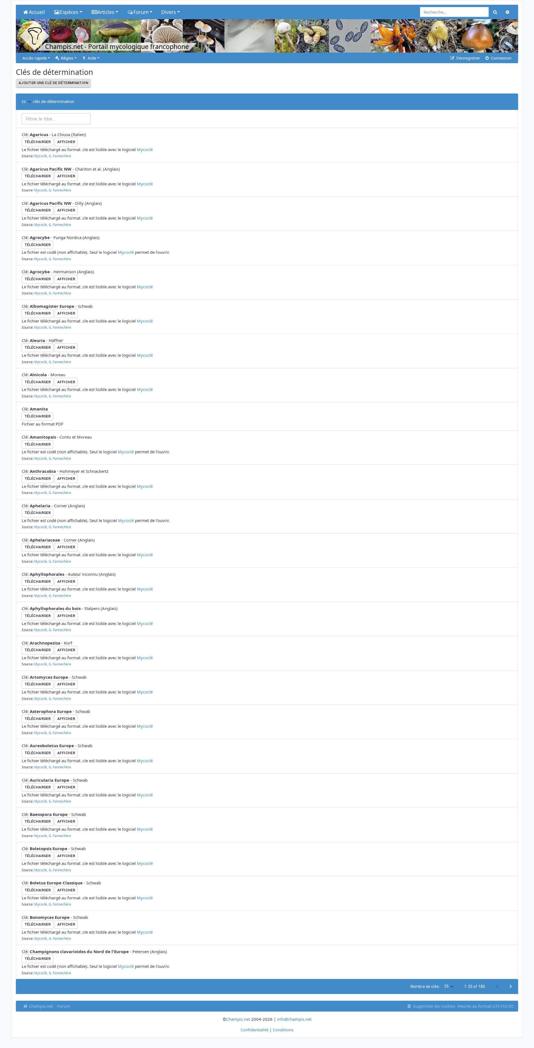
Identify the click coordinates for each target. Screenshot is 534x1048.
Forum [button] (141, 12)
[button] (27, 101)
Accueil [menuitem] (37, 12)
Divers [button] (168, 12)
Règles (66, 58)
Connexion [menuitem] (500, 58)
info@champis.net (294, 1019)
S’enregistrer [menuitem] (467, 58)
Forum (63, 1006)
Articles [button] (105, 12)
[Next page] (510, 986)
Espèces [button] (69, 12)
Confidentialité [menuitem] (254, 1029)
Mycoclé (145, 149)
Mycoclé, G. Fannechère (52, 156)
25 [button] (446, 986)
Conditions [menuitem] (283, 1029)
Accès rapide (35, 58)
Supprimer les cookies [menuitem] (433, 1006)
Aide (91, 58)
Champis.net (40, 1006)
